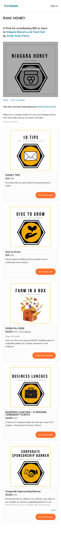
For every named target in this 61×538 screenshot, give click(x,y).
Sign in (54, 5)
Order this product (44, 355)
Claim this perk (45, 195)
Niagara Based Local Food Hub (25, 32)
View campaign (18, 100)
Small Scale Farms (18, 35)
